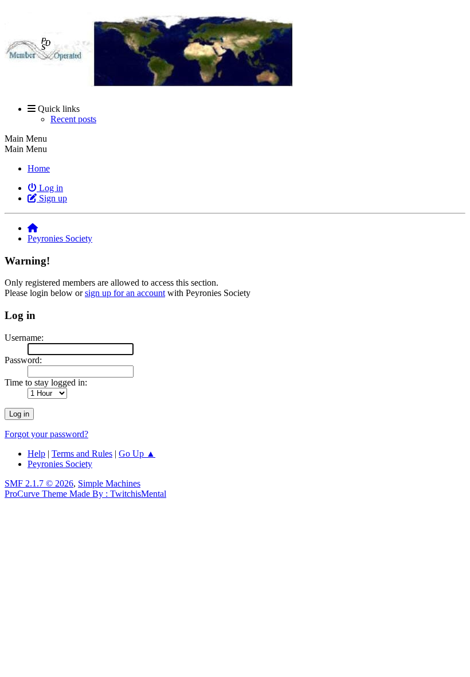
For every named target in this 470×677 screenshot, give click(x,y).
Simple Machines (109, 483)
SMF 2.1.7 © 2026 (39, 483)
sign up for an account (125, 293)
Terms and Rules (82, 453)
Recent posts (73, 119)
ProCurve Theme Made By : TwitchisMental (85, 494)
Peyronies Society (60, 464)
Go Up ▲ (137, 453)
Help (36, 453)
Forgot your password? (46, 434)
